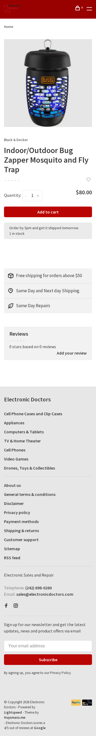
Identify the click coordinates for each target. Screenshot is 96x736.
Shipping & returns (21, 530)
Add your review (72, 353)
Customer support (21, 539)
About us (12, 485)
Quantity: (12, 195)
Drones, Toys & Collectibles (29, 468)
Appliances (14, 422)
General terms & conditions (29, 494)
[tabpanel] (48, 83)
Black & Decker (16, 139)
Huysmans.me (14, 717)
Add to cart (48, 212)
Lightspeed (13, 712)
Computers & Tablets (24, 431)
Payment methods (21, 521)
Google (40, 728)
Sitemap (12, 548)
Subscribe (48, 659)
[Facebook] (6, 605)
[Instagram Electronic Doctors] (16, 605)
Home (8, 26)
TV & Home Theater (22, 440)
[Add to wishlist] (88, 180)
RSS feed (12, 557)
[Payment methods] (76, 704)
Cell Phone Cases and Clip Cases (33, 413)
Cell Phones (14, 450)
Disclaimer (14, 503)
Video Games (16, 459)
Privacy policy (17, 512)
